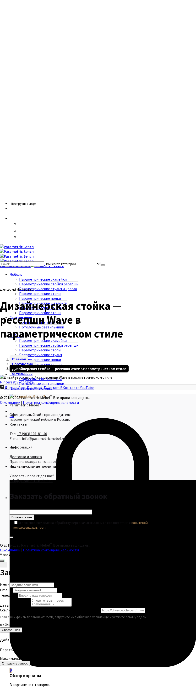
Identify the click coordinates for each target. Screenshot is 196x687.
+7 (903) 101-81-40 (32, 433)
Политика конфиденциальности (51, 402)
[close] (3, 564)
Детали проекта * (15, 605)
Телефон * (8, 595)
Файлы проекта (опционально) (26, 624)
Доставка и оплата (26, 456)
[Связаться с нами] (2, 561)
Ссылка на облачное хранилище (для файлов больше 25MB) (50, 610)
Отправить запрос (15, 663)
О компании (10, 550)
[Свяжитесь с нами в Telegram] (21, 237)
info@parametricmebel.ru (43, 438)
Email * (6, 589)
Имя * (4, 584)
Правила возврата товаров (33, 461)
